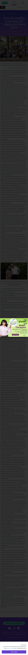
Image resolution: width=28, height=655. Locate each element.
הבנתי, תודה (14, 652)
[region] (14, 648)
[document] (14, 327)
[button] (2, 321)
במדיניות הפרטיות (9, 648)
